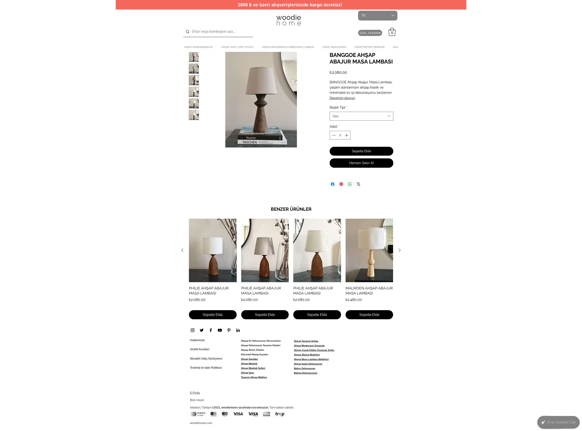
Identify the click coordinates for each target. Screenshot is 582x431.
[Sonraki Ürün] (399, 250)
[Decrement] (333, 135)
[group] (291, 269)
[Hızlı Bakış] (213, 250)
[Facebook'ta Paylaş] (332, 184)
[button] (370, 33)
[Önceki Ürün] (182, 250)
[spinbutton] (340, 135)
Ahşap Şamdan (249, 359)
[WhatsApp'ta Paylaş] (350, 184)
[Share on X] (358, 184)
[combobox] (361, 116)
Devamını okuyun (342, 98)
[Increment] (347, 135)
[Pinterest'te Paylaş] (341, 184)
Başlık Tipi (338, 107)
